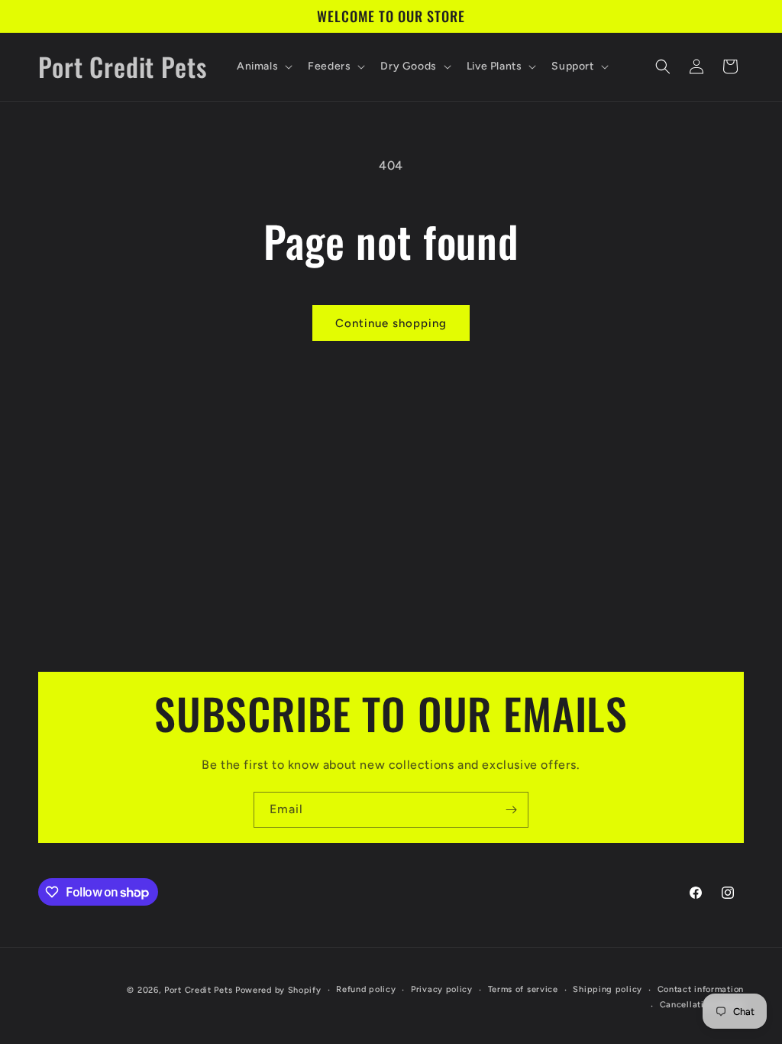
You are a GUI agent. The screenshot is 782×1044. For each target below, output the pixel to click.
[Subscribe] (511, 810)
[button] (263, 66)
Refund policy (366, 989)
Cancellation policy (702, 1005)
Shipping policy (607, 989)
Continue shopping (391, 323)
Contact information (701, 989)
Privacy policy (442, 989)
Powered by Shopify (278, 990)
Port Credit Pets (198, 990)
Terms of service (523, 989)
